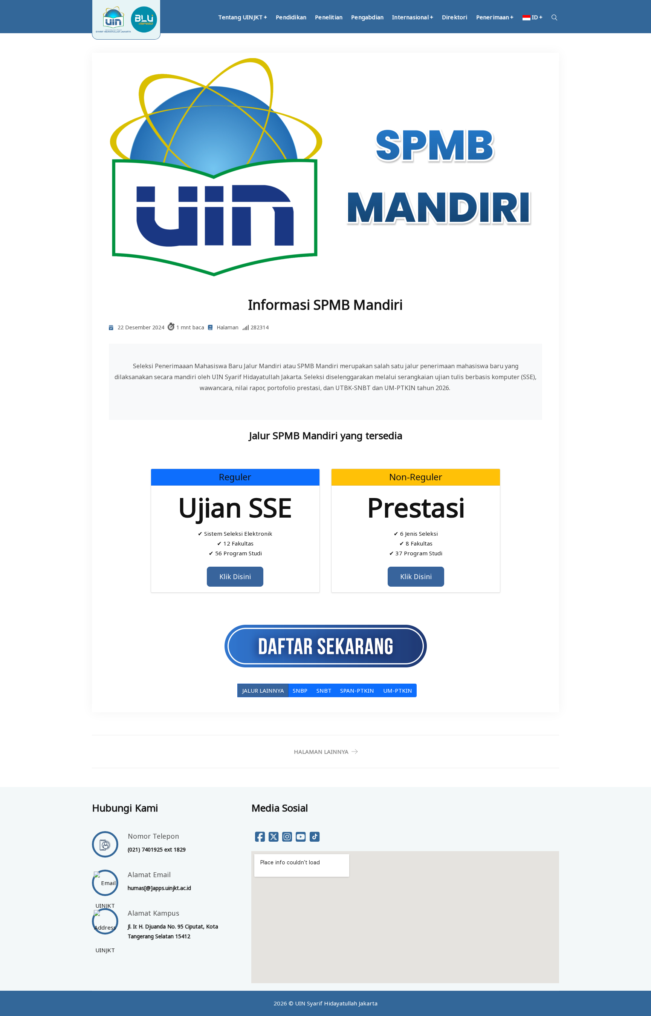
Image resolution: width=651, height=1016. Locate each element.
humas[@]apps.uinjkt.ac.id (159, 887)
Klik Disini (235, 576)
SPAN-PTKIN (357, 690)
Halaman (227, 327)
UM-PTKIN (397, 690)
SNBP (300, 690)
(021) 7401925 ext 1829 (157, 849)
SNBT (324, 690)
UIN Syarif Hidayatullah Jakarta (336, 1003)
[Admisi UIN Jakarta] (325, 646)
